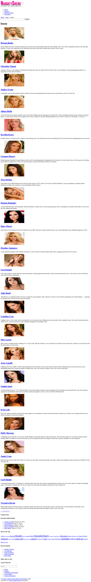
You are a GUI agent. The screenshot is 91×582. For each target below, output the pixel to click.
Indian (13, 539)
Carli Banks (6, 479)
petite (45, 539)
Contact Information (10, 576)
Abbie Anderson (9, 525)
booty (23, 536)
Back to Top (4, 542)
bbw (5, 536)
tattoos (86, 539)
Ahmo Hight (6, 111)
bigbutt (7, 536)
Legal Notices (8, 574)
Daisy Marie (6, 226)
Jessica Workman (9, 526)
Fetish (77, 536)
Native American (27, 539)
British (32, 536)
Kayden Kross (7, 134)
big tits (12, 536)
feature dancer (72, 536)
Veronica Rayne (8, 503)
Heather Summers (9, 248)
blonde (18, 535)
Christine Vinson (8, 66)
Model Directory (9, 13)
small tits (79, 539)
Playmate (58, 539)
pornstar (65, 538)
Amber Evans (7, 89)
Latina (17, 539)
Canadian (51, 536)
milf (21, 539)
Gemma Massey (8, 156)
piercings (49, 539)
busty (46, 535)
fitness (80, 536)
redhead (73, 539)
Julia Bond (6, 293)
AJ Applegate (8, 523)
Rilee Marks (7, 528)
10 (6, 511)
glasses (10, 539)
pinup (53, 539)
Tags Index (7, 14)
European (63, 536)
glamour (4, 539)
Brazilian (27, 536)
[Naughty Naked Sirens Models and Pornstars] (14, 6)
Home (6, 9)
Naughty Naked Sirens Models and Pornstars (14, 579)
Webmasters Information (11, 572)
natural (33, 539)
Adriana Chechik (9, 522)
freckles (85, 536)
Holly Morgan (7, 433)
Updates (6, 11)
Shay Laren (6, 340)
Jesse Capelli (6, 363)
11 (8, 511)
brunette (38, 535)
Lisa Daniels (6, 270)
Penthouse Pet (40, 539)
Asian (2, 536)
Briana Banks (7, 43)
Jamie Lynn (6, 456)
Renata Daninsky (8, 203)
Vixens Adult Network (15, 580)
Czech (54, 536)
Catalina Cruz (7, 316)
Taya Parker (6, 180)
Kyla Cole (5, 410)
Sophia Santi (6, 386)
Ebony (58, 536)
